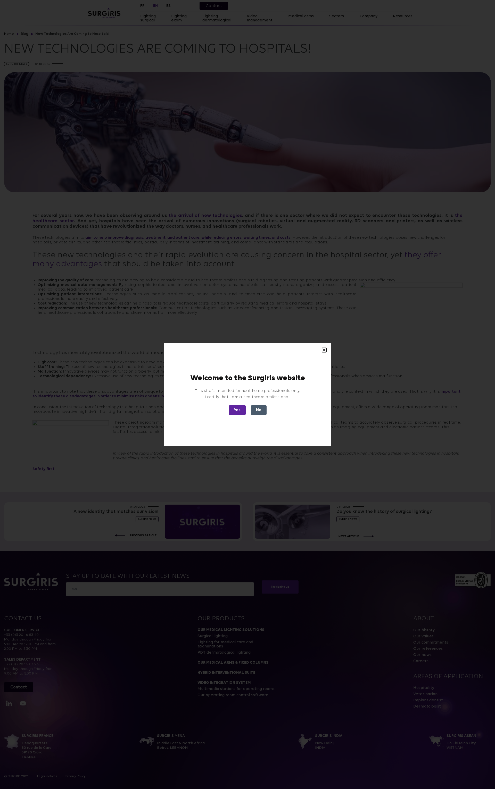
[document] (247, 394)
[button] (324, 350)
